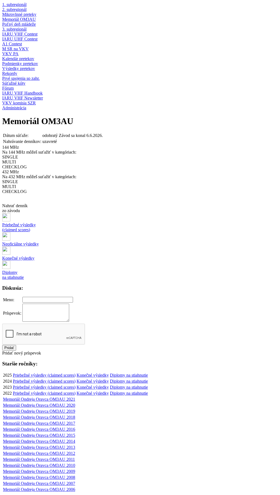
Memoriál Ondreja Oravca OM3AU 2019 (39, 411)
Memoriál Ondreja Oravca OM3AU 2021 (39, 399)
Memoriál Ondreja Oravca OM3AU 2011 (39, 459)
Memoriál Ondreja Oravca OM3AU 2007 (39, 483)
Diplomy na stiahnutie (129, 375)
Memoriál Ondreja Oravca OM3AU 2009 (39, 471)
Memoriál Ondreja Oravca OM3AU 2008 (39, 477)
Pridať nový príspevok (21, 353)
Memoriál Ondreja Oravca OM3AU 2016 (39, 429)
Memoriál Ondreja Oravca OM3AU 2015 (39, 435)
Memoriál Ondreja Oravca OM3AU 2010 (39, 465)
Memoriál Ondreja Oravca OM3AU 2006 (39, 489)
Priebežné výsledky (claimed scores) (44, 375)
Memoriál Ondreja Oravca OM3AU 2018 (39, 417)
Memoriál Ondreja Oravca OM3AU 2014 (39, 441)
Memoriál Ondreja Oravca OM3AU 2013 (39, 447)
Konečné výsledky (93, 375)
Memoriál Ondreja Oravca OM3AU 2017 (39, 423)
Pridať (9, 348)
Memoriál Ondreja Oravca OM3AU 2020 (39, 405)
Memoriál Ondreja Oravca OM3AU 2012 (39, 453)
